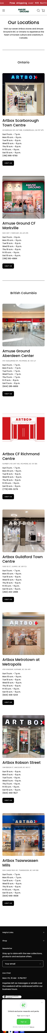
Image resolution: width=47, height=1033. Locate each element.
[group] (23, 3)
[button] (38, 10)
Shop (4, 940)
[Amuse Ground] (23, 10)
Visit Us (8, 394)
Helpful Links (7, 932)
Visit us (8, 163)
